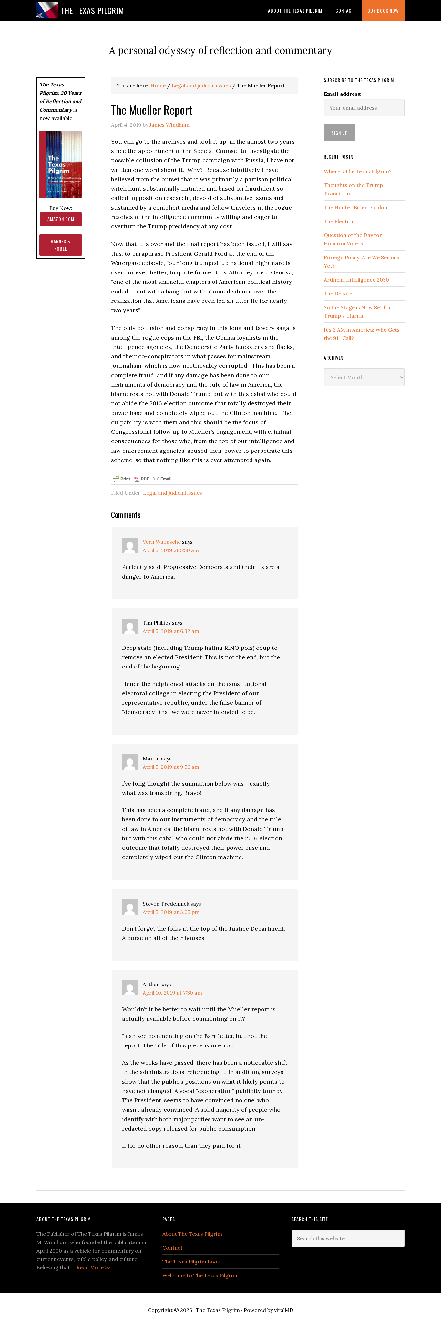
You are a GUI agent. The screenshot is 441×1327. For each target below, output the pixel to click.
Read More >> (94, 1267)
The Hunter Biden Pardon (355, 207)
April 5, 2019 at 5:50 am (171, 550)
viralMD (283, 1310)
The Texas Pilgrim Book (191, 1261)
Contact (172, 1247)
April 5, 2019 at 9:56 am (171, 767)
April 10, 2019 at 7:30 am (172, 992)
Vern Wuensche (162, 542)
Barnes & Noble (61, 245)
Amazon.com (60, 218)
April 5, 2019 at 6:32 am (171, 631)
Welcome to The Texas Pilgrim (199, 1275)
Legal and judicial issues (172, 493)
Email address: (342, 94)
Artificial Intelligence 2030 (356, 279)
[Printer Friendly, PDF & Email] (142, 478)
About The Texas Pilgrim (192, 1234)
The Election (339, 221)
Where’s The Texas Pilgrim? (358, 171)
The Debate (338, 293)
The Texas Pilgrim (92, 10)
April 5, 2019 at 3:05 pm (171, 912)
